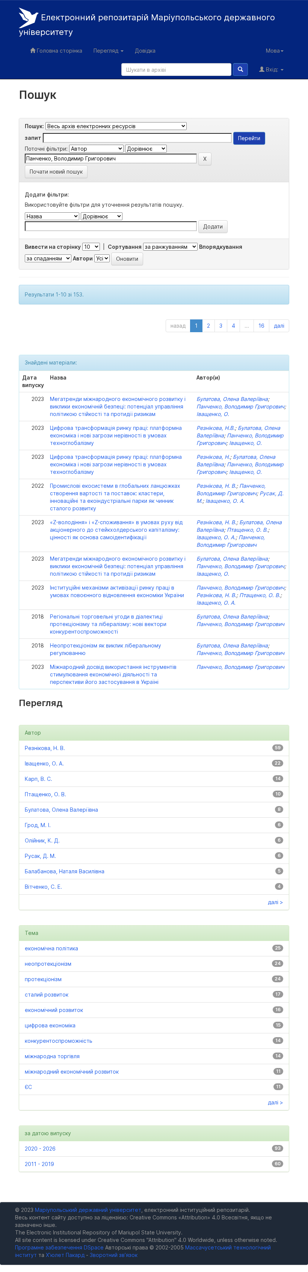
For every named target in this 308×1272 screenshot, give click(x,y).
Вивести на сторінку (53, 247)
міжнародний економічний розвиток (72, 1071)
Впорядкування (220, 247)
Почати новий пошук (56, 171)
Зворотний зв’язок (113, 1255)
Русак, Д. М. (40, 856)
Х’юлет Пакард (65, 1255)
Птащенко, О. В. (247, 529)
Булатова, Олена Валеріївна (232, 399)
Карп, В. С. (38, 779)
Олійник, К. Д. (42, 840)
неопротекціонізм (48, 963)
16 (261, 325)
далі (279, 325)
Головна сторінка (58, 50)
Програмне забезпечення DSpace (59, 1247)
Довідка (145, 50)
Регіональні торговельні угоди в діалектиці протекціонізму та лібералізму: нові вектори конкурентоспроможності (108, 624)
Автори (83, 258)
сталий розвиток (46, 994)
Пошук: (34, 126)
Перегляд (107, 50)
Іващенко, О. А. (225, 501)
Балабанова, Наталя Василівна (64, 871)
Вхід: (272, 69)
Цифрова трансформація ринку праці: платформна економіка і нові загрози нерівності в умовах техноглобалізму (116, 435)
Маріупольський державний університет (88, 1210)
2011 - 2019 (39, 1164)
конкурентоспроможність (58, 1041)
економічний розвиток (54, 1010)
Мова (273, 50)
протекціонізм (43, 979)
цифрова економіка (50, 1025)
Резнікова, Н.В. (215, 428)
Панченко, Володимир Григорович (240, 406)
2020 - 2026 (40, 1148)
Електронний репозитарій (147, 24)
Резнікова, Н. (213, 457)
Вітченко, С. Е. (43, 886)
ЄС (28, 1087)
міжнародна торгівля (52, 1056)
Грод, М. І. (38, 825)
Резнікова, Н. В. (216, 485)
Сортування (125, 247)
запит (33, 138)
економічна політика (51, 948)
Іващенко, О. (212, 414)
